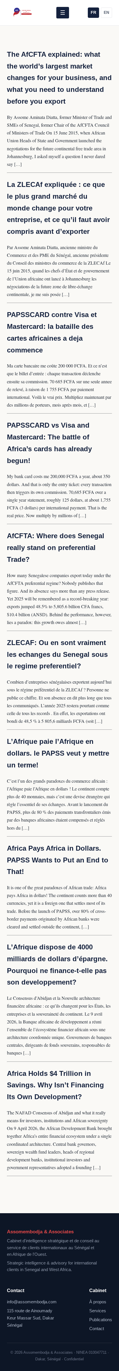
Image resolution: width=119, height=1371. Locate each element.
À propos (97, 1302)
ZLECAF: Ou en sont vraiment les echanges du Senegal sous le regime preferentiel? (57, 654)
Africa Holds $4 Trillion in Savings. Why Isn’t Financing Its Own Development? (55, 1085)
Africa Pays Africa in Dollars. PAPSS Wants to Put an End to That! (57, 860)
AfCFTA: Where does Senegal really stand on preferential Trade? (55, 547)
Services (97, 1311)
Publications (100, 1319)
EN (106, 12)
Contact (96, 1328)
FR (93, 12)
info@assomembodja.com (32, 1302)
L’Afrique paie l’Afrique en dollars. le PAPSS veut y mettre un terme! (58, 753)
